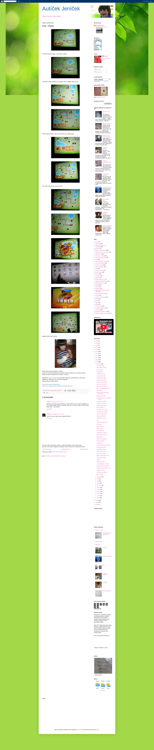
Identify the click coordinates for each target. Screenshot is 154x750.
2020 (97, 345)
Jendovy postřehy (99, 266)
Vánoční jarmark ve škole (103, 464)
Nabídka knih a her (99, 283)
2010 (97, 502)
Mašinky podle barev (102, 405)
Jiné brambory (100, 426)
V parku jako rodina (101, 457)
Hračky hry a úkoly (99, 256)
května (98, 489)
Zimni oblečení (100, 407)
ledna (98, 497)
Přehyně (105, 26)
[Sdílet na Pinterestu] (75, 390)
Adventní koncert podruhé (103, 466)
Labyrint (99, 459)
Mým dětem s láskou (101, 367)
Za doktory (97, 309)
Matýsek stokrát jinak (102, 439)
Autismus (97, 243)
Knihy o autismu (99, 270)
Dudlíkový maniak (101, 373)
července (99, 485)
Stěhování (97, 544)
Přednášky (97, 288)
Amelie (106, 56)
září (98, 481)
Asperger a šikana (107, 187)
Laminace (97, 275)
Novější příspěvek (47, 449)
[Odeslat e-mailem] (68, 390)
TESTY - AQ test (99, 530)
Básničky (97, 248)
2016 (97, 353)
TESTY (97, 302)
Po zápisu (105, 582)
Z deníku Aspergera (100, 308)
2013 (97, 359)
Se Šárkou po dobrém (102, 472)
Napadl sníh (99, 436)
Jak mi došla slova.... (106, 200)
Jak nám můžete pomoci (101, 261)
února (98, 495)
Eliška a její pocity (107, 590)
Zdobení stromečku (101, 396)
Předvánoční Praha (101, 447)
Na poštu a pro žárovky (102, 411)
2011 (97, 500)
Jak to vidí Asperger (100, 263)
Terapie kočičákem (101, 416)
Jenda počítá (100, 371)
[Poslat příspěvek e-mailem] (65, 390)
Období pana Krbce (101, 451)
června (98, 487)
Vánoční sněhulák (101, 376)
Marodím (97, 277)
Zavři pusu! (99, 424)
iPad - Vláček (100, 474)
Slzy (98, 420)
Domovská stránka (65, 449)
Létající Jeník (100, 443)
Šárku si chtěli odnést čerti (103, 455)
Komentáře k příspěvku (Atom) (60, 452)
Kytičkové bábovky (107, 225)
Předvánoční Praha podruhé (103, 445)
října (98, 479)
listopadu (99, 477)
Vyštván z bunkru (101, 470)
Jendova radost (99, 265)
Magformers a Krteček (102, 434)
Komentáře (99, 72)
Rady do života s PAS (100, 293)
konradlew (79, 729)
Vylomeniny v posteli (102, 432)
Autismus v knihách (105, 148)
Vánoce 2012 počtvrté (102, 382)
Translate (106, 81)
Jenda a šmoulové (107, 123)
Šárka (96, 299)
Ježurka (49, 401)
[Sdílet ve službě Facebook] (73, 390)
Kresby (97, 274)
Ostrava (97, 286)
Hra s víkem (99, 369)
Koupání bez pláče (101, 453)
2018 (97, 349)
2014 (97, 357)
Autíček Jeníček (61, 9)
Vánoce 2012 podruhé (102, 386)
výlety (96, 304)
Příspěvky (98, 69)
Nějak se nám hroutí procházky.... (107, 136)
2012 (97, 362)
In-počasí (103, 690)
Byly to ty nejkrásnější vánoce (104, 388)
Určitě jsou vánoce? (101, 403)
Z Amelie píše (98, 306)
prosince (99, 363)
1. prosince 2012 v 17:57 (57, 401)
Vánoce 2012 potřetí (101, 384)
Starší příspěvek (84, 449)
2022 (97, 343)
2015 (97, 355)
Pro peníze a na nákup (102, 409)
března (98, 493)
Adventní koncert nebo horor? (104, 468)
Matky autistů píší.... (100, 279)
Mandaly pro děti (101, 461)
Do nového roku (100, 365)
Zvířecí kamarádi (101, 441)
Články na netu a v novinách (102, 252)
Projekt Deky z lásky (101, 378)
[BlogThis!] (70, 390)
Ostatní (97, 285)
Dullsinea (49, 414)
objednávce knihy (101, 97)
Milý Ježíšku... (100, 390)
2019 (97, 347)
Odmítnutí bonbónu (105, 213)
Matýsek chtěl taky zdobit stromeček (103, 393)
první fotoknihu (53, 377)
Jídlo (96, 268)
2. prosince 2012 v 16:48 (58, 414)
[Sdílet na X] (71, 390)
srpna (98, 483)
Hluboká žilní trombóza (106, 174)
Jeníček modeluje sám (102, 422)
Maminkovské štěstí (101, 380)
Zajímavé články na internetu (102, 313)
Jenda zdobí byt (100, 430)
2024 (97, 341)
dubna (98, 491)
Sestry (96, 295)
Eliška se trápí (98, 541)
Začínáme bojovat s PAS (101, 311)
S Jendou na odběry (101, 401)
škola (96, 300)
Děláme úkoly (100, 428)
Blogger (97, 729)
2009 (97, 504)
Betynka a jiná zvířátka (100, 250)
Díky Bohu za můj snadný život (107, 533)
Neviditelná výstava (101, 449)
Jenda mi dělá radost (102, 414)
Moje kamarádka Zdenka (101, 281)
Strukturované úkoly (100, 297)
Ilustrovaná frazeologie (100, 257)
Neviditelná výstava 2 (102, 418)
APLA (96, 241)
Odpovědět (49, 409)
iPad (47, 392)
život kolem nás (100, 25)
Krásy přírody (98, 272)
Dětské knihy (98, 254)
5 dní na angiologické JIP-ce (107, 162)
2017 (97, 351)
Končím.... (105, 547)
